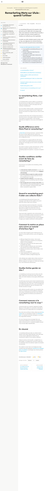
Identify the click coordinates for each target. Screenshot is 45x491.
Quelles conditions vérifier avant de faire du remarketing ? (29, 75)
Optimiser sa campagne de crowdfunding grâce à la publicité (25, 7)
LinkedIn (37, 360)
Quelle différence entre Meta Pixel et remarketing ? (30, 72)
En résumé (22, 90)
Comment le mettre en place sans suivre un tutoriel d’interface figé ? (30, 82)
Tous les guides (10, 7)
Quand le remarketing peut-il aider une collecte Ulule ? (31, 79)
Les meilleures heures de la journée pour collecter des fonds (24, 368)
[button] (1, 1)
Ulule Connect (23, 351)
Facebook (29, 360)
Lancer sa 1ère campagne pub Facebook (40, 368)
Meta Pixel (22, 132)
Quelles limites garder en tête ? (26, 85)
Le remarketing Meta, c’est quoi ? (27, 70)
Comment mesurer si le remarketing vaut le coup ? (30, 88)
